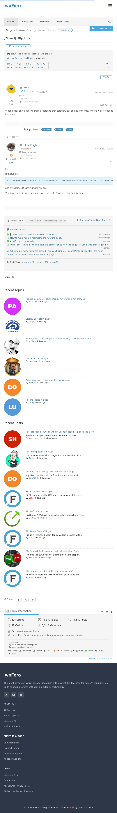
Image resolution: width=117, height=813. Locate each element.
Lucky (31, 402)
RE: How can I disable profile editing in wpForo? (49, 571)
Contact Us (9, 780)
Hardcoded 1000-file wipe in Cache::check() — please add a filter (58, 338)
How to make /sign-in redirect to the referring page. (36, 238)
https (70, 129)
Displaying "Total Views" (38, 318)
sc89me (32, 341)
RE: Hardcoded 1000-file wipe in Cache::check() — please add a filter (60, 431)
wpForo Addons (12, 726)
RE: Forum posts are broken (39, 451)
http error (47, 129)
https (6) (54, 262)
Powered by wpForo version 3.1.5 (99, 658)
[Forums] (6, 30)
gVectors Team (11, 775)
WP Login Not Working (24, 241)
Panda (31, 301)
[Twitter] (6, 694)
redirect (59, 129)
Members (44, 21)
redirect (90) (42, 262)
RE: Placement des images (39, 491)
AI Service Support (13, 753)
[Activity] (12, 104)
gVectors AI (10, 721)
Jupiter (32, 458)
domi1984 (33, 382)
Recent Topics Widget (37, 399)
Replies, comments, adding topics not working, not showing (55, 299)
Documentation (11, 742)
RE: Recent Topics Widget (38, 531)
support (32, 321)
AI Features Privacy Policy (17, 786)
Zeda (27, 87)
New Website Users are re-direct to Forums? (35, 234)
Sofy (31, 498)
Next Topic (102, 220)
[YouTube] (13, 694)
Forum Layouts (11, 715)
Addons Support (12, 758)
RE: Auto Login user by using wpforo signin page (50, 471)
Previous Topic (87, 220)
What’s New (27, 21)
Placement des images (37, 358)
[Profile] (10, 104)
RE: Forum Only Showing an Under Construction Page (52, 551)
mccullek (33, 557)
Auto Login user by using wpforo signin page (48, 380)
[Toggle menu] (110, 5)
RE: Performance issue (37, 511)
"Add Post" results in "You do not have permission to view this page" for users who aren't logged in (59, 244)
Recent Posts (63, 21)
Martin (32, 518)
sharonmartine (35, 438)
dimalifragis (28, 58)
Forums (10, 21)
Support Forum (11, 748)
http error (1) (28, 262)
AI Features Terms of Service (18, 791)
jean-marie (34, 361)
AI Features (9, 710)
